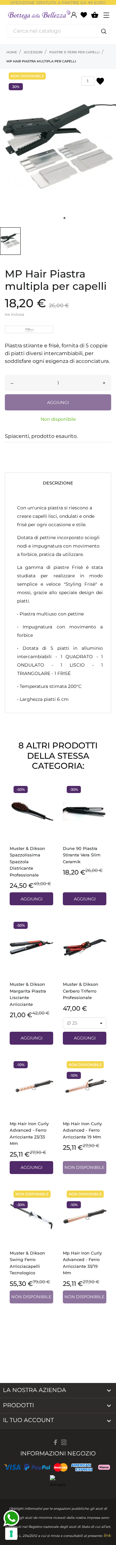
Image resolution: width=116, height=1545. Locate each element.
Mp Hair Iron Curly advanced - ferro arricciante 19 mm (82, 1130)
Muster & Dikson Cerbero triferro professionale (80, 991)
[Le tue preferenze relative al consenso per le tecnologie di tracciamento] (11, 1534)
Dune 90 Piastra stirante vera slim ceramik (82, 855)
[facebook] (55, 1442)
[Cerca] (103, 32)
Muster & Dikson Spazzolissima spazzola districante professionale (27, 861)
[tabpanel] (58, 146)
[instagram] (63, 1442)
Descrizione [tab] (58, 482)
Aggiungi (58, 402)
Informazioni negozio (58, 1453)
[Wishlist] (84, 14)
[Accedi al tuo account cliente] (73, 14)
